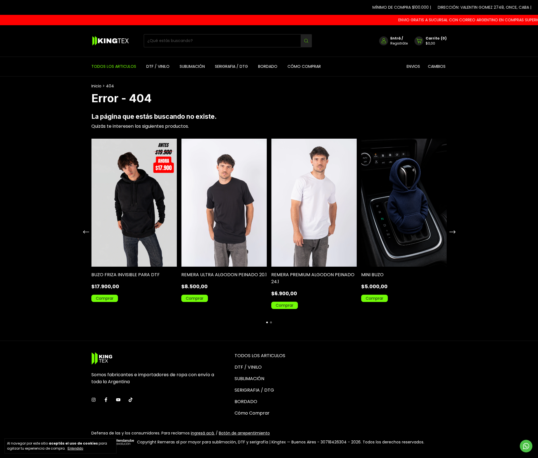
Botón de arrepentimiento (244, 433)
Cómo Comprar (304, 66)
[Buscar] (306, 40)
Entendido (75, 448)
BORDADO (267, 66)
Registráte (399, 43)
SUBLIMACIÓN (192, 66)
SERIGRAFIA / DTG (231, 66)
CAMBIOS (437, 66)
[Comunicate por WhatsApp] (526, 446)
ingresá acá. (203, 433)
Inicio (96, 86)
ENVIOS (413, 66)
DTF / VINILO (158, 66)
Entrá (395, 38)
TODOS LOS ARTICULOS (113, 66)
